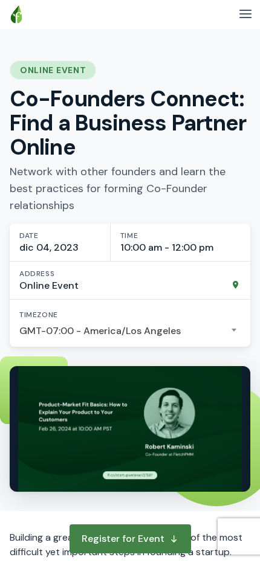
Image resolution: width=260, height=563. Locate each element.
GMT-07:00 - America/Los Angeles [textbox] (100, 330)
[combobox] (130, 331)
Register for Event (123, 538)
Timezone (38, 315)
